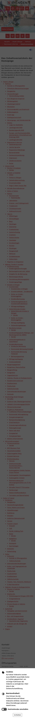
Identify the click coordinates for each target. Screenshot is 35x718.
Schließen (17, 715)
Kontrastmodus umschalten (18, 709)
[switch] (4, 709)
